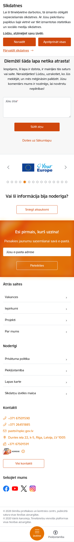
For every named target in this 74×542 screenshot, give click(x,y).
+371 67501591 (18, 444)
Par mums (12, 331)
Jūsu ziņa (11, 101)
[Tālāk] (66, 167)
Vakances (11, 297)
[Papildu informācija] (23, 451)
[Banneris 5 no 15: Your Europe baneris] (37, 167)
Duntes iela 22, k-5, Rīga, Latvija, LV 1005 (37, 437)
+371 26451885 (19, 424)
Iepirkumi (11, 308)
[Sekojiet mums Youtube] (15, 488)
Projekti (10, 320)
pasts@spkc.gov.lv (20, 431)
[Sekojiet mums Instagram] (33, 489)
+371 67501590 (19, 418)
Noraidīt (19, 42)
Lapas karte (13, 382)
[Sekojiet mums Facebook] (6, 489)
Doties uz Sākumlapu (37, 140)
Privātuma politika (17, 359)
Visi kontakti (23, 463)
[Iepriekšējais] (8, 167)
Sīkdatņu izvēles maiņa (20, 393)
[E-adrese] (11, 451)
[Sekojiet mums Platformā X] (24, 489)
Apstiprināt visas (54, 42)
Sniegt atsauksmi (37, 209)
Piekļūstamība (14, 370)
